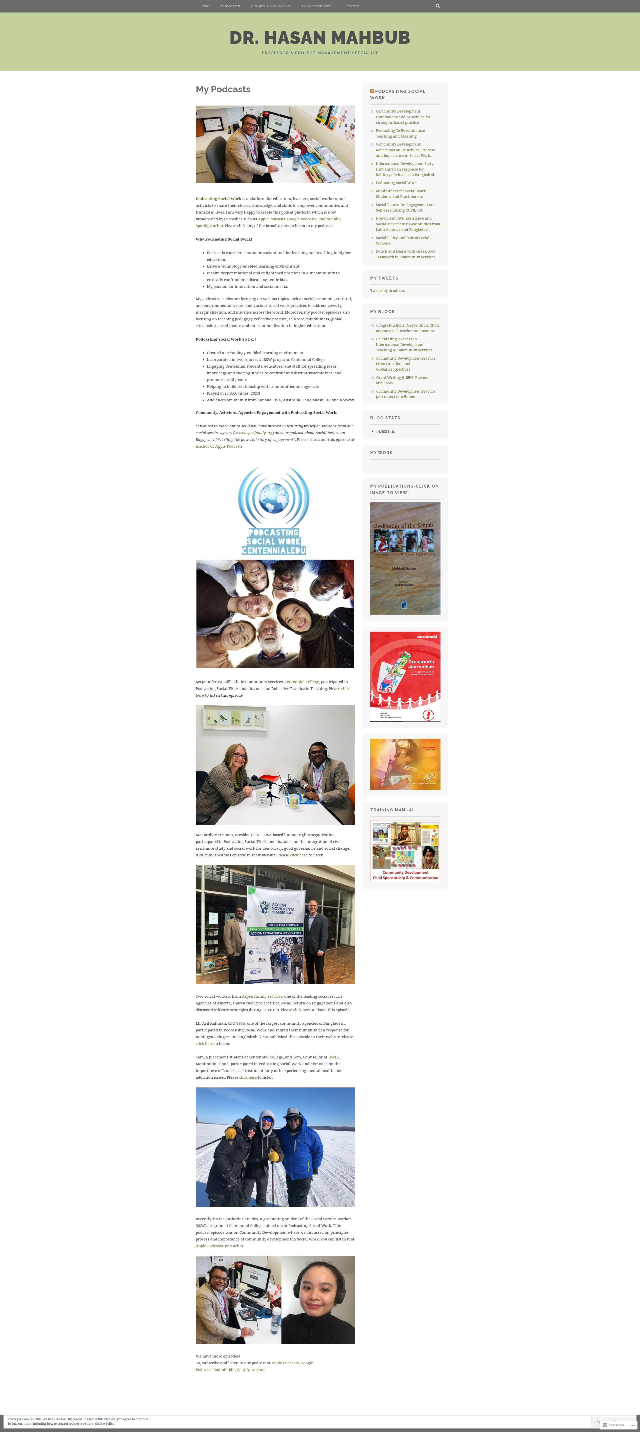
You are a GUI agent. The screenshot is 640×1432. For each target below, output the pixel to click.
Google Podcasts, (302, 218)
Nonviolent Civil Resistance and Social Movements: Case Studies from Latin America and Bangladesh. (408, 224)
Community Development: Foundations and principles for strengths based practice (403, 117)
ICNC (257, 834)
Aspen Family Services (262, 996)
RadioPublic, (329, 218)
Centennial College (302, 681)
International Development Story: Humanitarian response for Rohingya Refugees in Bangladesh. (406, 169)
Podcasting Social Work (218, 198)
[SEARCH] (438, 6)
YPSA (241, 1023)
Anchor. (217, 225)
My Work (381, 452)
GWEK (334, 1056)
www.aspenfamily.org (253, 432)
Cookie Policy (104, 1423)
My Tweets (384, 278)
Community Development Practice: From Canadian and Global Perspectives (406, 364)
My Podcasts (230, 6)
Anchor (202, 446)
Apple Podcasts (228, 446)
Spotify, (203, 225)
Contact (352, 6)
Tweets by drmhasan (388, 290)
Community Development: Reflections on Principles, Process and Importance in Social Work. (405, 150)
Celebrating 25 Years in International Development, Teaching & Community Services (404, 345)
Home (205, 6)
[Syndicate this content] (372, 91)
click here (299, 854)
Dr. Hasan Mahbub (320, 37)
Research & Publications (270, 6)
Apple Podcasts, (272, 218)
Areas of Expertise (317, 6)
